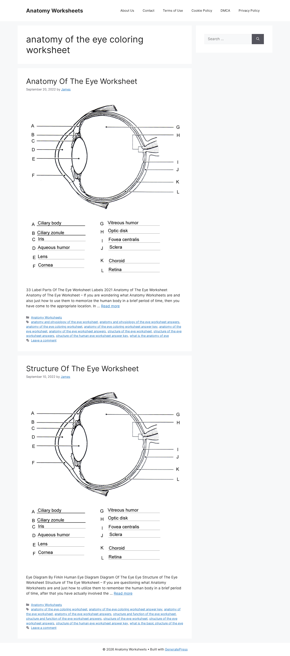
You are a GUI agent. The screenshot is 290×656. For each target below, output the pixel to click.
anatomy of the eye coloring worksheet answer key (121, 326)
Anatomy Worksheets (54, 10)
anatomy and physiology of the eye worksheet (64, 322)
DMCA (225, 10)
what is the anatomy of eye (149, 335)
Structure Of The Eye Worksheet (82, 368)
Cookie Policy (201, 10)
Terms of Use (173, 10)
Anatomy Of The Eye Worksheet (81, 81)
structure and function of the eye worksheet (144, 614)
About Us (127, 10)
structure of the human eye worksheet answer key (92, 335)
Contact (148, 10)
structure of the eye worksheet (130, 331)
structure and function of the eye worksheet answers (64, 618)
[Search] (258, 39)
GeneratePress (176, 649)
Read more (110, 306)
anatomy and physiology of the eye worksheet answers (139, 322)
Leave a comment (43, 340)
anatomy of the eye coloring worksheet (54, 326)
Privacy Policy (249, 10)
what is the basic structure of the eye (156, 623)
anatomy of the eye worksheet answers (77, 331)
